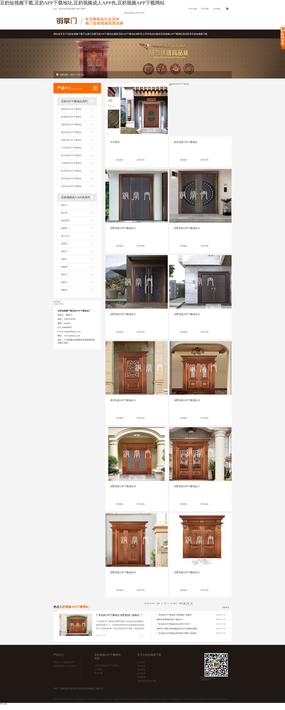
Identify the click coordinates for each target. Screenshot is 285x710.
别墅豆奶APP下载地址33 (123, 228)
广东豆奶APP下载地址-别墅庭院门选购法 (174, 615)
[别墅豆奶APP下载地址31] (136, 282)
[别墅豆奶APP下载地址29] (200, 368)
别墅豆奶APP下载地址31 (123, 314)
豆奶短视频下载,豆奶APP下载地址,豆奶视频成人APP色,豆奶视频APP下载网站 (82, 2)
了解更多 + (226, 607)
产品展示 (87, 34)
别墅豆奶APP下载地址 (103, 34)
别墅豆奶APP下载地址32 (187, 228)
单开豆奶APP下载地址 (71, 171)
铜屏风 (64, 244)
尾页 (175, 603)
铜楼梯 (64, 267)
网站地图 (57, 706)
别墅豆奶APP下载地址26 (123, 572)
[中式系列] (136, 110)
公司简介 (141, 662)
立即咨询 (140, 160)
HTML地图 (192, 9)
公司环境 (147, 34)
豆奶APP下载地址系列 (74, 101)
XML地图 (205, 9)
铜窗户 (64, 259)
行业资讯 (98, 669)
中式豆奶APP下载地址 (71, 148)
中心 (70, 88)
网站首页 (58, 34)
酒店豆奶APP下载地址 (71, 132)
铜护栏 (64, 282)
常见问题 (98, 673)
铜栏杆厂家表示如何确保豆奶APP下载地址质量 (177, 629)
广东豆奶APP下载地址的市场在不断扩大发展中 (177, 633)
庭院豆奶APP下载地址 (125, 34)
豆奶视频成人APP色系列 (75, 197)
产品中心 (81, 75)
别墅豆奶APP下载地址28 (123, 486)
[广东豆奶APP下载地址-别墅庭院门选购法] (75, 625)
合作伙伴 (141, 673)
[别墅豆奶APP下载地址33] (136, 196)
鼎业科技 (118, 699)
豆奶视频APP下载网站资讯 (174, 34)
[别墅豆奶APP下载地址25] (200, 540)
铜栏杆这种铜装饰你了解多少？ (170, 619)
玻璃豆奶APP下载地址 (71, 117)
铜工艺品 (65, 236)
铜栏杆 (139, 34)
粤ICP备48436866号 (140, 699)
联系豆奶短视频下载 (197, 34)
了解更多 (119, 160)
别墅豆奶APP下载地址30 (187, 314)
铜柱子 (64, 251)
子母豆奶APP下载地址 (71, 163)
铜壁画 (64, 228)
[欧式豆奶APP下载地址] (200, 110)
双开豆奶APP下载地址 (71, 178)
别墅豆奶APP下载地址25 (187, 572)
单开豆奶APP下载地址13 (123, 400)
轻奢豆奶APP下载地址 (71, 140)
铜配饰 (64, 290)
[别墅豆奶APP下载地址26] (136, 540)
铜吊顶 (64, 213)
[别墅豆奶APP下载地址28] (136, 454)
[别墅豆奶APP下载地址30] (200, 282)
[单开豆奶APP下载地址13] (136, 368)
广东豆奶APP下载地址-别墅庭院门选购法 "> (119, 615)
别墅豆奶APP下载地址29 (187, 400)
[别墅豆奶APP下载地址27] (200, 454)
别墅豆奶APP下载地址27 (187, 486)
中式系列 (115, 142)
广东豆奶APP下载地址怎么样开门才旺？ (174, 624)
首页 (72, 75)
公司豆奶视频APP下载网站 (106, 665)
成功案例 (156, 34)
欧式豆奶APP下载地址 (71, 155)
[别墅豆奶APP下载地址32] (200, 196)
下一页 (169, 603)
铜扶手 (64, 274)
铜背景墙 (65, 220)
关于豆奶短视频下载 (73, 34)
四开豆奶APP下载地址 (71, 186)
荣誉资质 (141, 666)
